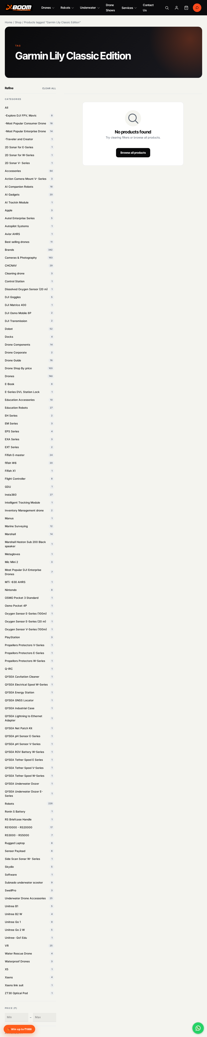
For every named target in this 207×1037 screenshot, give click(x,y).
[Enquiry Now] (197, 7)
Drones (46, 7)
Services (127, 8)
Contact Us (148, 7)
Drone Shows (110, 7)
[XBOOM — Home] (19, 7)
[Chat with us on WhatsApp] (198, 1028)
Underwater (88, 7)
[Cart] (186, 7)
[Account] (176, 7)
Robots (65, 7)
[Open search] (167, 7)
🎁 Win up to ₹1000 (19, 1029)
